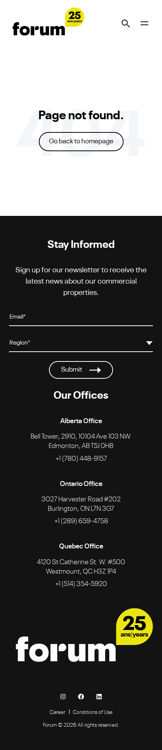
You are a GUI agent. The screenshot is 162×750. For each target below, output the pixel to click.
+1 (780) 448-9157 (81, 457)
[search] (126, 23)
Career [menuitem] (57, 711)
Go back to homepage (81, 141)
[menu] (144, 23)
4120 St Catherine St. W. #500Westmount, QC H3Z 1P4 (81, 566)
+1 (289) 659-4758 (81, 520)
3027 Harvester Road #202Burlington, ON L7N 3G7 (81, 503)
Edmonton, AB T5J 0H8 (80, 440)
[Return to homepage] (46, 23)
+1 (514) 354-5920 (81, 583)
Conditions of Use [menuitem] (93, 711)
